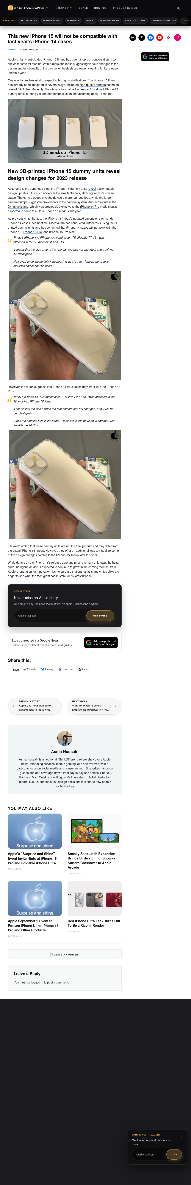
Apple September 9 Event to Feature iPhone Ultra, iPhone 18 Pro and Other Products (33, 925)
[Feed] (168, 37)
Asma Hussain (30, 49)
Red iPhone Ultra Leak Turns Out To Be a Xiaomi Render (94, 923)
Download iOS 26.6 (164, 20)
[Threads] (132, 37)
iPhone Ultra (28, 20)
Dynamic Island (18, 206)
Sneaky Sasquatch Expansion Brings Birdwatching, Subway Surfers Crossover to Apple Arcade (91, 860)
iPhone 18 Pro (52, 20)
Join (174, 1154)
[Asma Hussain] (64, 738)
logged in (37, 982)
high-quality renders (92, 85)
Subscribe (100, 615)
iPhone (12, 49)
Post (16, 669)
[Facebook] (150, 37)
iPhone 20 (73, 20)
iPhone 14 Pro (89, 206)
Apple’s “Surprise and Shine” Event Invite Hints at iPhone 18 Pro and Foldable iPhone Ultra (32, 858)
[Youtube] (159, 37)
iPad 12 (90, 20)
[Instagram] (177, 37)
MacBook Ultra (135, 20)
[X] (141, 37)
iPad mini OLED (109, 20)
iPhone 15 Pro (32, 232)
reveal (92, 188)
